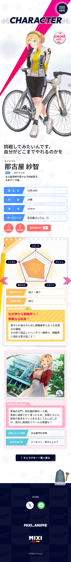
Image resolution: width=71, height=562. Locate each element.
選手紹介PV (39, 227)
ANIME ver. (59, 38)
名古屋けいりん (36, 217)
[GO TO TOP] (60, 476)
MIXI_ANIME (35, 525)
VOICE (8, 228)
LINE (41, 505)
